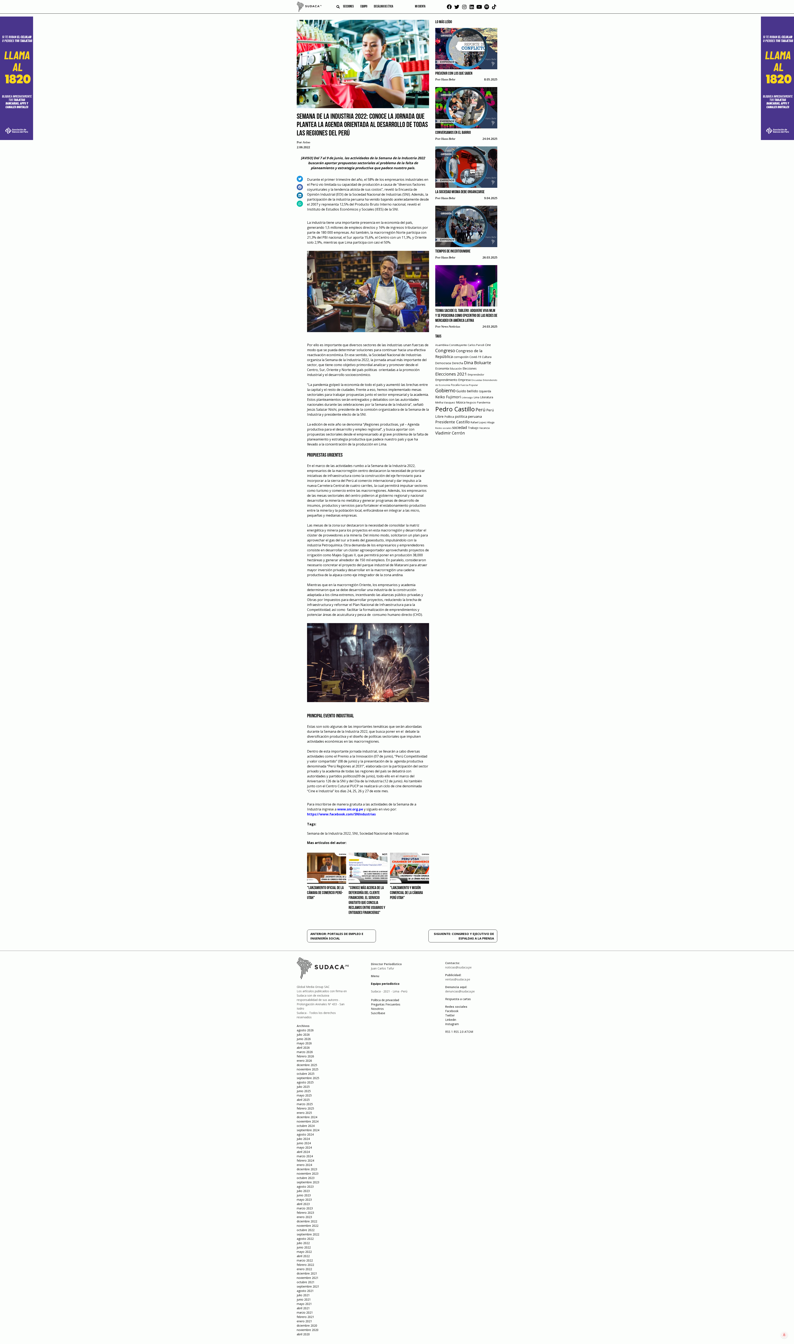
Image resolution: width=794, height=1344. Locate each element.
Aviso (306, 142)
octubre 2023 (305, 1178)
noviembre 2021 (307, 1278)
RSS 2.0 (459, 1032)
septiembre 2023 (308, 1182)
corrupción (461, 357)
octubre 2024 (305, 1126)
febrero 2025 (305, 1108)
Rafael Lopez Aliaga (482, 422)
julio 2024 (303, 1139)
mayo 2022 (304, 1252)
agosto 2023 (305, 1186)
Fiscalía (455, 385)
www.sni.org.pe (350, 809)
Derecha (457, 363)
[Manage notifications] (784, 1335)
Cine (488, 345)
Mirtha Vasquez (445, 402)
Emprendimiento (446, 380)
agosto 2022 (305, 1239)
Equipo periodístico (385, 984)
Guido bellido (467, 391)
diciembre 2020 (307, 1325)
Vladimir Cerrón (450, 433)
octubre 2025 (305, 1074)
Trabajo (473, 428)
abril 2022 (303, 1256)
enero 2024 (304, 1165)
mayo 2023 (304, 1200)
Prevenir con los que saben (453, 74)
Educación (456, 368)
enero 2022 (304, 1269)
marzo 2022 (305, 1260)
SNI (355, 833)
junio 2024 (304, 1143)
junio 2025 (304, 1091)
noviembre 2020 (307, 1330)
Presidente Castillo (452, 421)
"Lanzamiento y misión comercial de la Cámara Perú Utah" (406, 893)
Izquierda (485, 391)
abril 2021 (303, 1308)
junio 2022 (304, 1247)
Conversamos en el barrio (453, 133)
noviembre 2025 (307, 1069)
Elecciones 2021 (451, 374)
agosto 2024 (305, 1134)
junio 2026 (304, 1039)
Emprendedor (476, 374)
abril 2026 (303, 1048)
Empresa (464, 380)
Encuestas (476, 380)
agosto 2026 (305, 1030)
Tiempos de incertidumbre (452, 251)
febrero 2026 (305, 1056)
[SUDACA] (309, 7)
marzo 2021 (305, 1312)
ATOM (468, 1032)
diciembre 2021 (307, 1273)
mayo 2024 (304, 1147)
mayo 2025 (304, 1095)
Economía (442, 368)
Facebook (451, 1011)
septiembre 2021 (308, 1286)
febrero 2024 (305, 1160)
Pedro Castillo (455, 409)
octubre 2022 (305, 1230)
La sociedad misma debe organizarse (459, 192)
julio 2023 (303, 1191)
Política (449, 417)
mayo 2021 (304, 1304)
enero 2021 (304, 1321)
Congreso (445, 350)
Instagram (452, 1024)
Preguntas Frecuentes (385, 1004)
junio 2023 (304, 1195)
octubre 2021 (305, 1282)
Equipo (363, 6)
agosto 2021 (305, 1291)
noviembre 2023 (307, 1173)
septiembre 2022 (308, 1234)
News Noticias (450, 327)
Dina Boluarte (477, 362)
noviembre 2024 (307, 1121)
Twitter (450, 1015)
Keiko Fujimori (448, 396)
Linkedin (450, 1020)
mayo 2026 (304, 1043)
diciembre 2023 (307, 1169)
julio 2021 (303, 1295)
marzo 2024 (305, 1156)
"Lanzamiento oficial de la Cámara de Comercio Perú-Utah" (325, 893)
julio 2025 (303, 1087)
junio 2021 (304, 1299)
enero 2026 (304, 1061)
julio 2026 (303, 1034)
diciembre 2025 (307, 1065)
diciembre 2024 (307, 1117)
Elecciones (470, 368)
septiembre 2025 (308, 1078)
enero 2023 (304, 1217)
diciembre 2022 (307, 1221)
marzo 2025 (305, 1104)
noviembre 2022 (307, 1226)
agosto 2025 (305, 1082)
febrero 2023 (305, 1213)
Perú (480, 410)
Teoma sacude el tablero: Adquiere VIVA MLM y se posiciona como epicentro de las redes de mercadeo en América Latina (466, 316)
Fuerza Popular (469, 385)
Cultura (486, 357)
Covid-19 (475, 357)
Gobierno (445, 390)
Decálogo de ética (383, 6)
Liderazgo (467, 397)
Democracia (443, 363)
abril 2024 (303, 1152)
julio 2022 (303, 1243)
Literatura (486, 397)
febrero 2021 (305, 1317)
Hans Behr (448, 79)
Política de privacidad (385, 1000)
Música (460, 402)
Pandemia (483, 402)
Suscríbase (378, 1013)
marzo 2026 (305, 1052)
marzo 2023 (305, 1208)
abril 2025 (303, 1100)
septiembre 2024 (308, 1130)
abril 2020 (303, 1334)
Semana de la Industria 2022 (329, 833)
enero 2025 (304, 1113)
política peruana (468, 416)
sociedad (459, 427)
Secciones (348, 6)
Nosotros (377, 1009)
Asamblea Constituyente (451, 345)
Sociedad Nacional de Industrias (384, 833)
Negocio (471, 402)
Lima (476, 397)
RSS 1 (449, 1032)
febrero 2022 (305, 1265)
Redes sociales (443, 428)
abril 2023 (303, 1204)
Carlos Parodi (476, 345)
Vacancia (484, 428)
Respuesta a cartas (458, 999)
